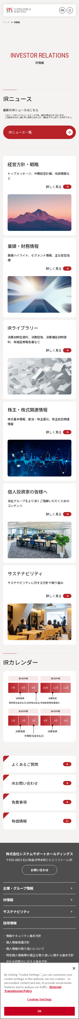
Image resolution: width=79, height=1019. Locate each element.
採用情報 (10, 922)
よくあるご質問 (25, 764)
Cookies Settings (39, 999)
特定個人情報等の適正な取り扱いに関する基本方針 (40, 955)
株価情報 (19, 821)
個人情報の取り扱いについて (25, 948)
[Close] (74, 968)
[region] (39, 990)
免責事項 (19, 802)
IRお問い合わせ (25, 783)
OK (39, 1011)
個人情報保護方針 (18, 942)
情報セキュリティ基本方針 (23, 936)
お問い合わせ (39, 870)
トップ (6, 22)
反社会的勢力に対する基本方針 (26, 961)
